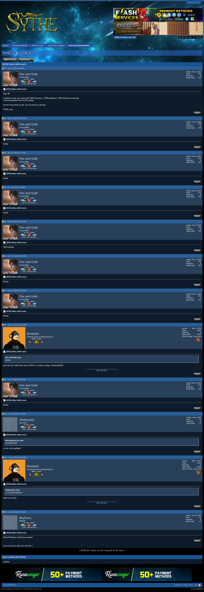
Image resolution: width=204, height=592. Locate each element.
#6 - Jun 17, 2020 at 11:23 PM (15, 256)
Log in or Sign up (193, 2)
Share (197, 113)
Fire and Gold (28, 74)
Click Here (197, 336)
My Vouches (102, 370)
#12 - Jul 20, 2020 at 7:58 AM (14, 512)
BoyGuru (25, 517)
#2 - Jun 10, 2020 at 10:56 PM (15, 118)
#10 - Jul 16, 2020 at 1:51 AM (14, 414)
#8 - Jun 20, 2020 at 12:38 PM (15, 325)
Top (195, 585)
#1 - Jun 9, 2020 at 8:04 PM (14, 68)
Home (190, 585)
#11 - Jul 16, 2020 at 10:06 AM (15, 457)
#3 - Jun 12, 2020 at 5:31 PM (14, 153)
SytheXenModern (9, 585)
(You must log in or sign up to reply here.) (18, 546)
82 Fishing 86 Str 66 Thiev (112, 550)
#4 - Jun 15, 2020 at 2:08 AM (14, 187)
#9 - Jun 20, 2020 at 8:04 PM (14, 379)
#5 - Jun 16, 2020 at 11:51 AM (15, 222)
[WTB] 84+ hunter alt (90, 550)
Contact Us (178, 585)
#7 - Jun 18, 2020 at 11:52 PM (15, 290)
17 (200, 419)
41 (200, 517)
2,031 (199, 330)
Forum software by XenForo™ (21, 589)
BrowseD (33, 333)
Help (185, 585)
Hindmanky (26, 419)
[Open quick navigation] (201, 45)
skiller (29, 53)
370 (199, 74)
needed (21, 53)
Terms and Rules (197, 589)
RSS (199, 585)
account (12, 53)
